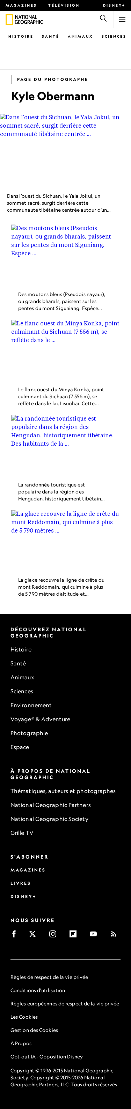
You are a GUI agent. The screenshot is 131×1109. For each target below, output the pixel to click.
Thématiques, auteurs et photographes (63, 790)
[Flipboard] (75, 936)
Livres (20, 883)
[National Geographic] (9, 19)
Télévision (64, 5)
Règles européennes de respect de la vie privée (64, 1003)
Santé (50, 36)
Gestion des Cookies (34, 1030)
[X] (35, 936)
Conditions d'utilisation (37, 990)
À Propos (20, 1043)
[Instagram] (55, 936)
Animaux (80, 36)
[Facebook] (16, 936)
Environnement (31, 705)
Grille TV (22, 832)
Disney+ (114, 5)
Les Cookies (24, 1017)
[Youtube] (95, 936)
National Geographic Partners (50, 804)
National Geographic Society (49, 818)
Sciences (114, 36)
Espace (19, 747)
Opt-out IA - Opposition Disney (46, 1056)
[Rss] (116, 936)
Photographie (29, 733)
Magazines (21, 5)
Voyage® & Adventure (40, 719)
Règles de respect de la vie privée (49, 977)
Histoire (21, 36)
